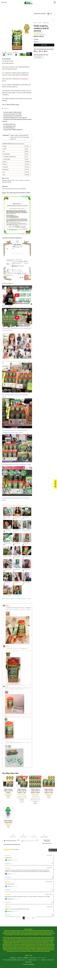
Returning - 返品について (34, 959)
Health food (46, 22)
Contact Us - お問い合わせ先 (47, 959)
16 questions (43, 34)
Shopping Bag (44, 837)
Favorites (33, 837)
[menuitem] (52, 20)
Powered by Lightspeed (28, 964)
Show (55, 484)
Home (35, 22)
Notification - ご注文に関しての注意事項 (19, 957)
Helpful (7, 863)
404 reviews (36, 34)
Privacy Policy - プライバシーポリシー (38, 957)
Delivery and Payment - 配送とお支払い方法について (15, 959)
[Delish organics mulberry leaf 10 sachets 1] (9, 54)
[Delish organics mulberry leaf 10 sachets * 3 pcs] (49, 781)
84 (33, 917)
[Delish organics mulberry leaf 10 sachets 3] (23, 54)
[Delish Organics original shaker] (8, 813)
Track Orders (23, 837)
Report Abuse (28, 961)
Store (39, 22)
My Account (13, 837)
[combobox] (50, 13)
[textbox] (50, 14)
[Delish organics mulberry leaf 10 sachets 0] (4, 54)
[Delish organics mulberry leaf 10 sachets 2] (16, 54)
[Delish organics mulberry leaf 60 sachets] (8, 781)
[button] (29, 2)
